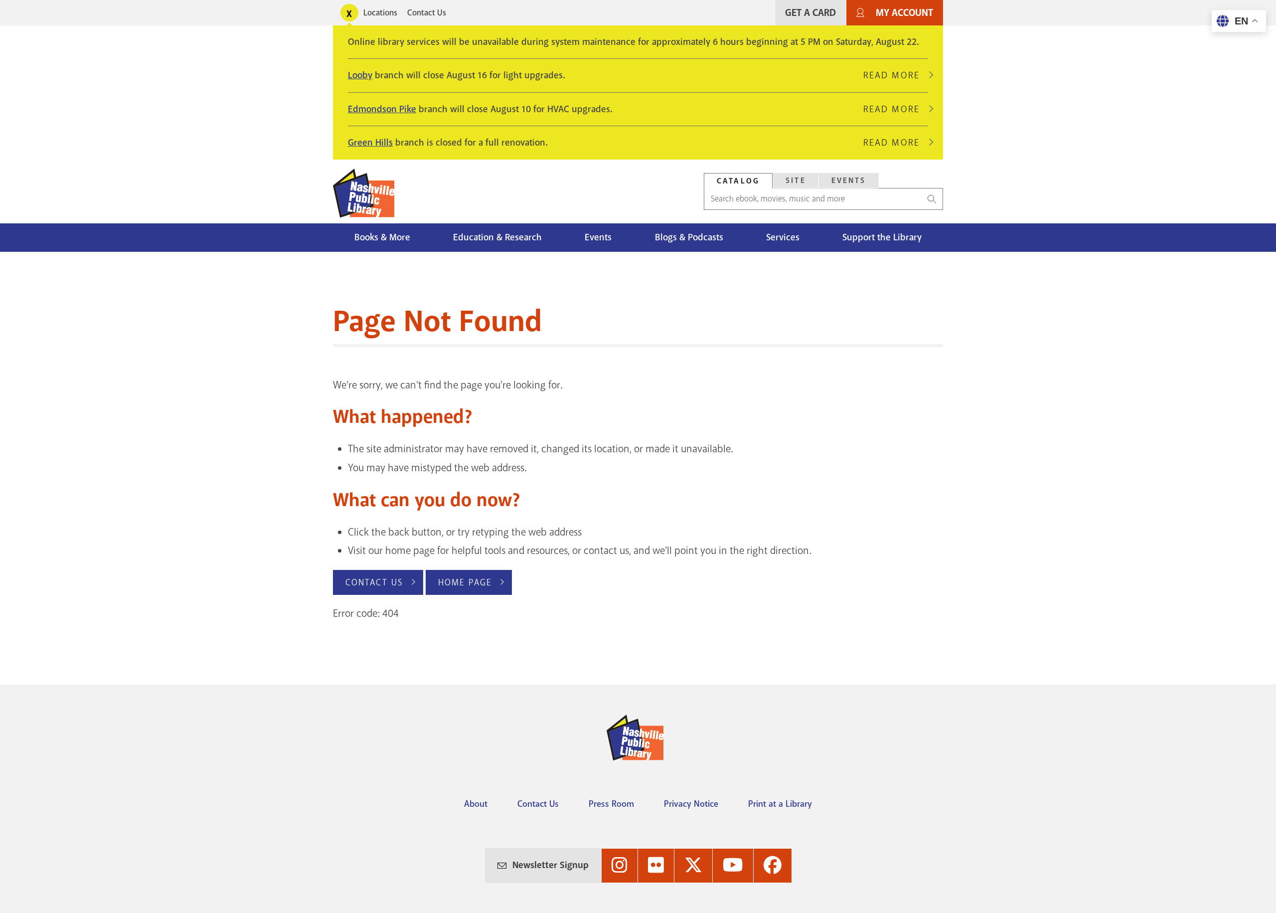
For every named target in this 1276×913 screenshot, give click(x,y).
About (475, 803)
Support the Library (882, 237)
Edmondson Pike (382, 109)
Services (782, 237)
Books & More (382, 237)
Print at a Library (780, 803)
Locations (380, 12)
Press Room (611, 803)
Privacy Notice (691, 803)
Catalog (738, 181)
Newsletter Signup (550, 865)
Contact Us (426, 12)
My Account (904, 12)
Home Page (465, 582)
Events (848, 180)
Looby (360, 75)
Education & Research (497, 237)
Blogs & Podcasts (689, 237)
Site (796, 180)
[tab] (738, 180)
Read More (895, 75)
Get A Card (810, 12)
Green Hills (370, 143)
